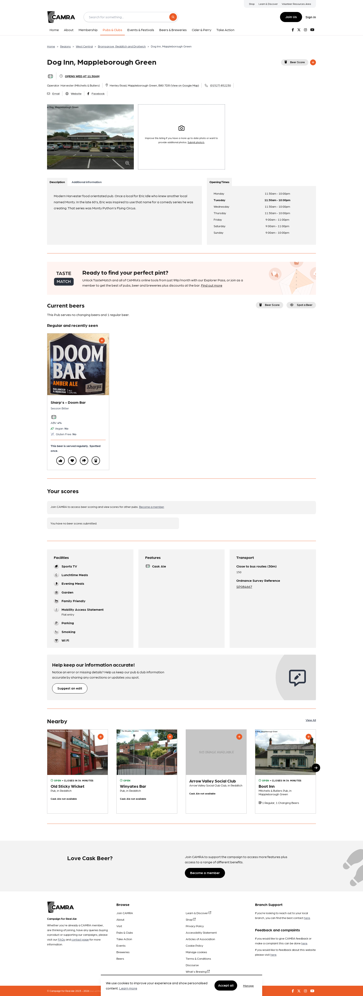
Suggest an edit (69, 688)
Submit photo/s (196, 142)
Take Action (124, 939)
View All (311, 720)
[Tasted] (96, 460)
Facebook (98, 93)
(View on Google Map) (185, 85)
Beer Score (297, 62)
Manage (248, 985)
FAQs (61, 939)
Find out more (211, 285)
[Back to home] (61, 17)
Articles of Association (200, 939)
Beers (120, 958)
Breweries (123, 952)
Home (51, 46)
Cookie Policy (194, 945)
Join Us (291, 17)
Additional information (87, 181)
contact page (80, 939)
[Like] (60, 460)
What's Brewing (196, 971)
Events (121, 945)
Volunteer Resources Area (296, 3)
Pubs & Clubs (124, 932)
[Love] (72, 460)
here (307, 917)
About (120, 919)
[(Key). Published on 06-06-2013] (77, 771)
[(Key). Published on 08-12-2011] (147, 771)
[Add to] (313, 62)
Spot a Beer (304, 304)
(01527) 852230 (220, 85)
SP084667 (244, 586)
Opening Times (219, 181)
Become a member (151, 506)
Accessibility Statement (201, 932)
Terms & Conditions (198, 958)
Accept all (226, 985)
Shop (252, 3)
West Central (84, 46)
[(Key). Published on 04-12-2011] (285, 771)
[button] (316, 768)
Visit (119, 926)
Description (57, 181)
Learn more (128, 988)
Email (56, 93)
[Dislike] (84, 460)
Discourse (192, 965)
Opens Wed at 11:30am (82, 76)
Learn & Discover (268, 3)
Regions (65, 46)
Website (76, 93)
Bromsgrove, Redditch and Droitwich (122, 46)
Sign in (310, 17)
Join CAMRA (124, 913)
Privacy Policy (195, 926)
